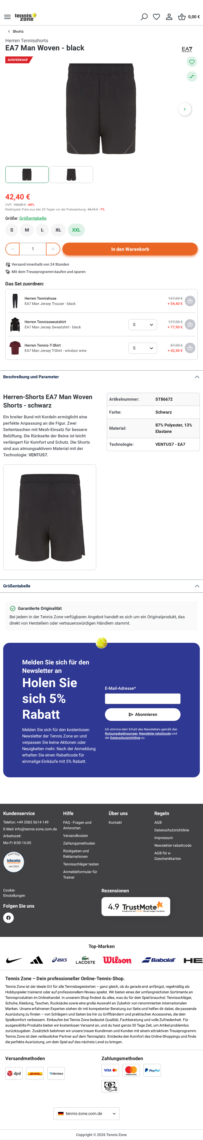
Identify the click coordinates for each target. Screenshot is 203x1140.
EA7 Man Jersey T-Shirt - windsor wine (55, 350)
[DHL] (35, 1073)
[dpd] (14, 1073)
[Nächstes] (184, 109)
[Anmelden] (169, 17)
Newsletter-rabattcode (155, 733)
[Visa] (110, 1070)
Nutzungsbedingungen (121, 733)
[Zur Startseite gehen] (25, 17)
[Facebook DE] (8, 917)
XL (61, 231)
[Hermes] (56, 1073)
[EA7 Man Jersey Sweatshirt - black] (15, 324)
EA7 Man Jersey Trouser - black (50, 303)
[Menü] (7, 17)
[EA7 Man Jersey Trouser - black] (15, 301)
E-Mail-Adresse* (120, 688)
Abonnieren (146, 714)
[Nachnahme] (110, 1086)
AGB (158, 822)
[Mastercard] (131, 1070)
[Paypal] (152, 1070)
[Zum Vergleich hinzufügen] (192, 76)
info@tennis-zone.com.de (36, 829)
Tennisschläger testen (81, 864)
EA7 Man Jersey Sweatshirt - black (53, 327)
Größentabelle (16, 585)
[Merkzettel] (156, 16)
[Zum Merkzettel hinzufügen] (192, 61)
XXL (76, 230)
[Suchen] (144, 17)
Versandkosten (75, 836)
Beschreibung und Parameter (31, 376)
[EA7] (187, 49)
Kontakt (115, 822)
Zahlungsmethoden (79, 843)
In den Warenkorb (130, 249)
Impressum (163, 838)
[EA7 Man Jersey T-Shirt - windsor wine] (15, 348)
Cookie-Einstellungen (8, 893)
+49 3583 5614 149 (33, 822)
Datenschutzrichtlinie (125, 738)
